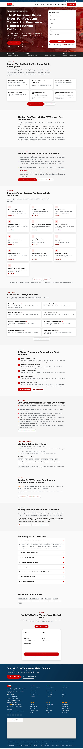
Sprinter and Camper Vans (51, 691)
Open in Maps (12, 719)
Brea (63, 696)
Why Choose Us (48, 598)
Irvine (63, 691)
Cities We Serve (65, 687)
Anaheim (64, 689)
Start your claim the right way (45, 179)
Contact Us (64, 712)
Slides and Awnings (34, 692)
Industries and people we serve (40, 524)
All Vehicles (48, 696)
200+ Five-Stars (16, 704)
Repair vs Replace (65, 710)
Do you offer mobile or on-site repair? (28, 552)
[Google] (66, 1)
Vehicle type (26, 638)
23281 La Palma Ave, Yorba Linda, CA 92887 (29, 1)
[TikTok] (71, 1)
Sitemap (47, 712)
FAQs (47, 706)
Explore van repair (50, 104)
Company (63, 4)
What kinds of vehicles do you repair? (28, 562)
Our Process (55, 598)
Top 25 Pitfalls (65, 706)
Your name (26, 632)
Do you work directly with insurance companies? (31, 540)
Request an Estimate (28, 676)
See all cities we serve (24, 524)
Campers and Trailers (50, 689)
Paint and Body (33, 689)
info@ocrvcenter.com (12, 702)
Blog (58, 4)
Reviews (31, 712)
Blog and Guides (49, 704)
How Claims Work (65, 708)
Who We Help (49, 710)
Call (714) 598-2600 (14, 43)
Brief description (27, 643)
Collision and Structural (35, 687)
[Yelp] (69, 1)
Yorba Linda (64, 694)
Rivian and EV (49, 694)
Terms (48, 745)
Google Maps (62, 745)
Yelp (67, 745)
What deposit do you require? (26, 581)
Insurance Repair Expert (23, 598)
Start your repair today (24, 389)
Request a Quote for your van (36, 104)
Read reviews (22, 496)
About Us (32, 704)
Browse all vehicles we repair (41, 339)
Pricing (54, 4)
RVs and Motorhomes (50, 687)
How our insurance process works (27, 179)
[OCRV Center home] (10, 4)
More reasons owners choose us (27, 430)
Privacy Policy (64, 44)
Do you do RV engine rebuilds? (27, 576)
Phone (43, 632)
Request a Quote (71, 4)
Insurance (48, 4)
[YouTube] (64, 1)
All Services (32, 696)
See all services (37, 279)
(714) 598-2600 (41, 1)
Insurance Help (65, 704)
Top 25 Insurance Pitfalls (34, 598)
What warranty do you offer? (26, 567)
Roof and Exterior (33, 691)
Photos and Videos (34, 710)
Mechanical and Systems (35, 694)
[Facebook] (73, 1)
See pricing (46, 279)
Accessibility (52, 745)
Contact (20, 603)
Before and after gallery (34, 496)
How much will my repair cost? (27, 557)
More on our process (38, 389)
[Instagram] (75, 1)
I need (43, 638)
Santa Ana (64, 692)
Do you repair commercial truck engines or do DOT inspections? (35, 571)
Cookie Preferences (72, 745)
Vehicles (42, 4)
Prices (47, 708)
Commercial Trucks (50, 692)
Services (36, 4)
